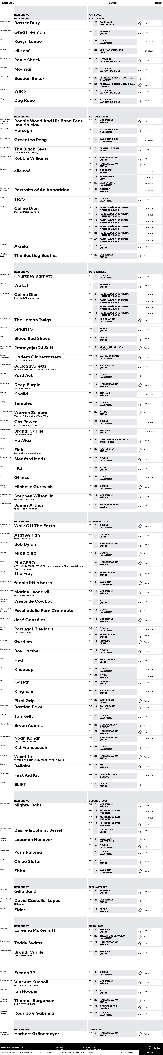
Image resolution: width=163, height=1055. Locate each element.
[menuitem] (157, 3)
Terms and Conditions (92, 1049)
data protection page (84, 1052)
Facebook (59, 1049)
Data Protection (89, 1047)
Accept (151, 1052)
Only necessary (126, 1052)
